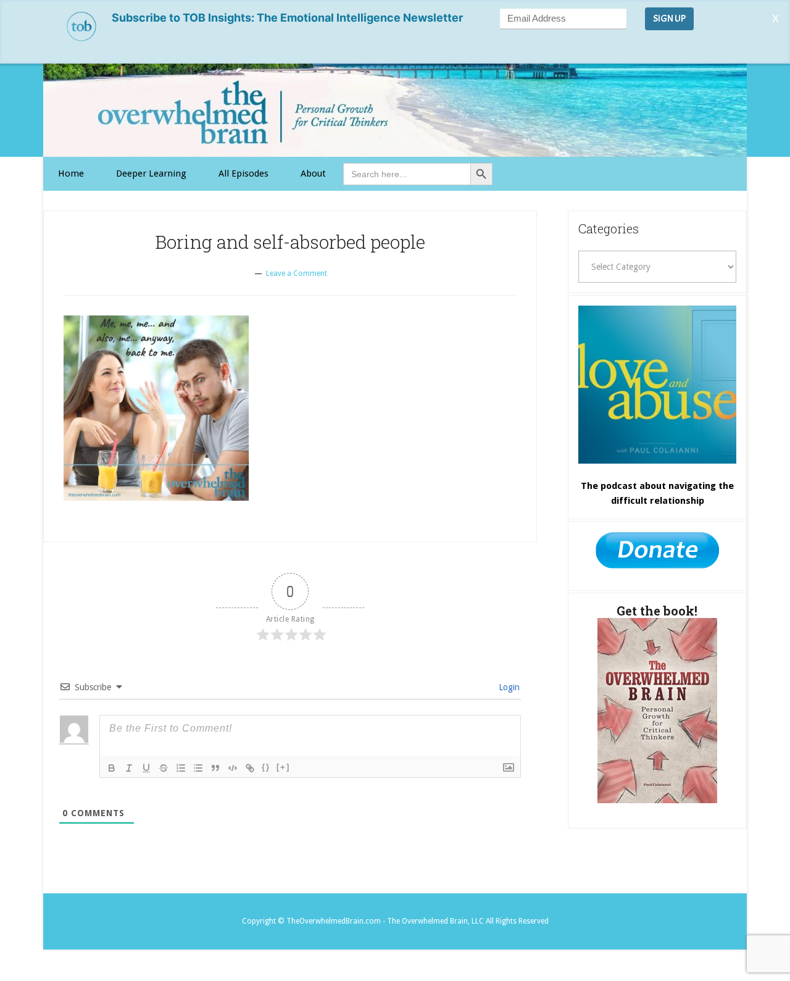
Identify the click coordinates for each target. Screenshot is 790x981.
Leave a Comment (296, 273)
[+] (283, 767)
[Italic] (129, 768)
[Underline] (146, 768)
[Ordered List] (180, 768)
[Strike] (163, 768)
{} (266, 767)
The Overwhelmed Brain (395, 110)
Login (508, 687)
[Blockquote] (215, 768)
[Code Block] (232, 768)
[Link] (250, 768)
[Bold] (111, 768)
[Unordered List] (198, 768)
